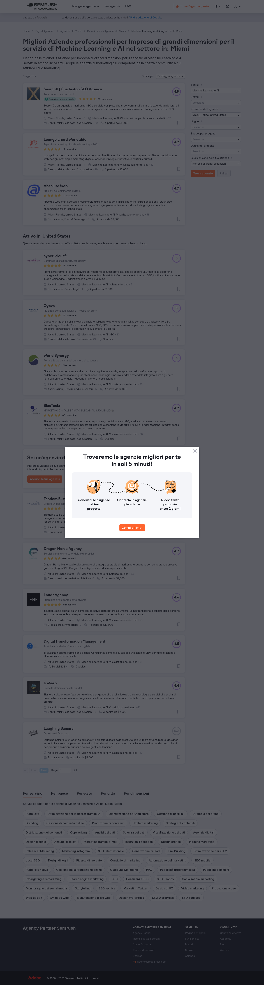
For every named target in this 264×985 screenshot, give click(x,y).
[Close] (195, 451)
